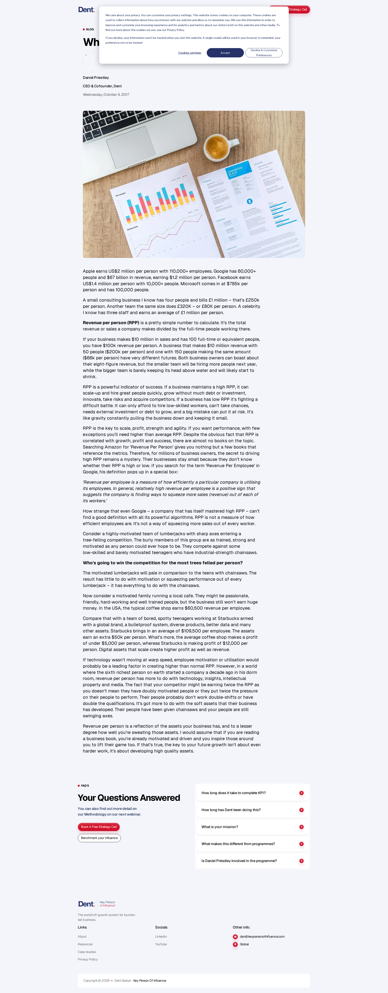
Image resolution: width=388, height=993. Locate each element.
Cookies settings (189, 52)
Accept (225, 52)
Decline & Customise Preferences (264, 52)
